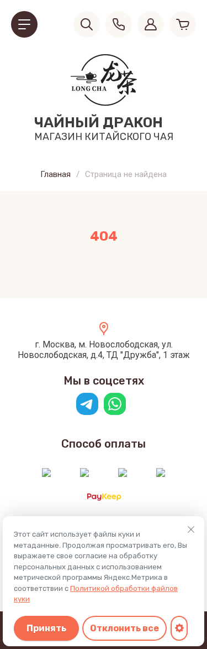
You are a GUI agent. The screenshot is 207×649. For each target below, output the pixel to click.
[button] (24, 24)
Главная (55, 174)
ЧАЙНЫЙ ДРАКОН (98, 122)
